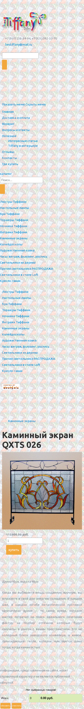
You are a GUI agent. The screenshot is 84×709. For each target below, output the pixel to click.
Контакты (9, 158)
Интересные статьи (23, 141)
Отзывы (8, 152)
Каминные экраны (21, 421)
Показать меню (13, 104)
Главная (8, 111)
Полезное (9, 136)
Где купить (10, 164)
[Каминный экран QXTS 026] (42, 528)
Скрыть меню (35, 104)
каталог (6, 173)
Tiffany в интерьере (23, 145)
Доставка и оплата (16, 117)
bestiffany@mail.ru (18, 44)
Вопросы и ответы (16, 130)
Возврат (8, 124)
